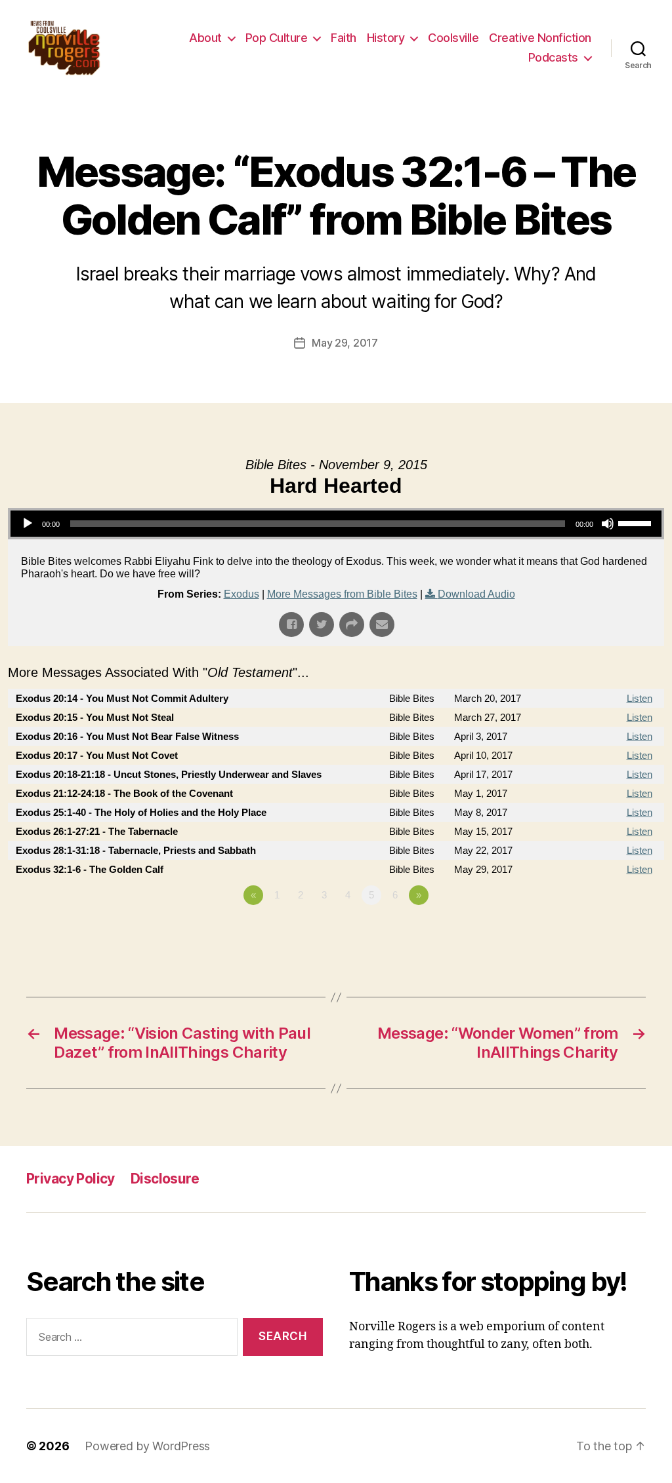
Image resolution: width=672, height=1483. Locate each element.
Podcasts (553, 57)
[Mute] (607, 523)
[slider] (636, 522)
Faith (343, 38)
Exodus (241, 594)
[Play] (27, 523)
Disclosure (165, 1178)
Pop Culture (276, 38)
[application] (336, 523)
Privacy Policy (70, 1178)
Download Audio (476, 594)
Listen (639, 698)
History (386, 38)
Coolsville (453, 38)
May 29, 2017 (345, 342)
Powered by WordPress (147, 1446)
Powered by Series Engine (615, 931)
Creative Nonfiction (540, 38)
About (205, 38)
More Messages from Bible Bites (342, 594)
